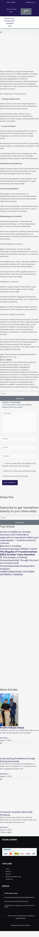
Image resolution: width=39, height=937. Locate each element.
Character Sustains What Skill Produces (16, 813)
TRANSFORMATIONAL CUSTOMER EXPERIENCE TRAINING (17, 573)
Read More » (4, 738)
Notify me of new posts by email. (16, 476)
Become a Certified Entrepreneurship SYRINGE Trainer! (18, 547)
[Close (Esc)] (19, 932)
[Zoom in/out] (2, 932)
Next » (10, 832)
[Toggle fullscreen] (8, 932)
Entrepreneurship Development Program (17, 567)
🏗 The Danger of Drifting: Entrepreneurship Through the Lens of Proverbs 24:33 (19, 560)
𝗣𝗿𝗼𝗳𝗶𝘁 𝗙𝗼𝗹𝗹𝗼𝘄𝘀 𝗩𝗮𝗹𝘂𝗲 (12, 727)
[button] (29, 22)
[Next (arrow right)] (8, 935)
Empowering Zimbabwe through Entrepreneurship (17, 760)
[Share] (13, 932)
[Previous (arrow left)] (2, 935)
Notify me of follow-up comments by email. (20, 471)
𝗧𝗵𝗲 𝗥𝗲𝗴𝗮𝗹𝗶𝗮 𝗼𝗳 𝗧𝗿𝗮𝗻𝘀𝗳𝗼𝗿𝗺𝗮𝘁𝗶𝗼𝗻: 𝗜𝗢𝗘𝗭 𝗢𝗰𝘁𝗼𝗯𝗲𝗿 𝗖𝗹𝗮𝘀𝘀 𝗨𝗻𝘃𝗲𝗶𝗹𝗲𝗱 (18, 553)
